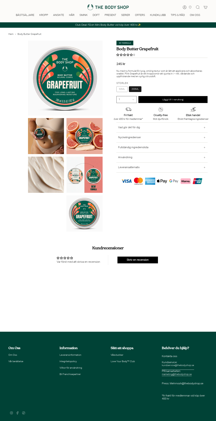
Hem (11, 34)
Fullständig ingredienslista (133, 147)
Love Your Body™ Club (123, 361)
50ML (122, 89)
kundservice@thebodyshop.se (178, 365)
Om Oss (12, 355)
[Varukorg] (205, 7)
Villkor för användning (71, 368)
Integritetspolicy (68, 361)
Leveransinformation (70, 355)
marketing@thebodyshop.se (177, 374)
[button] (25, 15)
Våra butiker (117, 355)
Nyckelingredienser (129, 137)
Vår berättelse (15, 361)
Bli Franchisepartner (70, 374)
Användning (125, 157)
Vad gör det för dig (129, 127)
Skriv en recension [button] (138, 260)
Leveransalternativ (129, 167)
